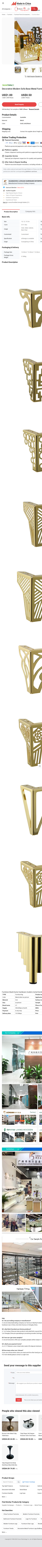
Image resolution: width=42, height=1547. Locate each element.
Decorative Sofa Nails (8, 1489)
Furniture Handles (7, 1493)
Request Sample (34, 109)
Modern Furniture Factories (31, 1514)
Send (18, 1400)
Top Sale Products (7, 1486)
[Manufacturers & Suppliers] (21, 3)
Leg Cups (22, 1493)
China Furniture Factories (11, 1514)
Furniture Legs (24, 1486)
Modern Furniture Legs (10, 1524)
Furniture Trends (8, 1528)
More (3, 1532)
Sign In (5, 202)
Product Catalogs (29, 1482)
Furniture (9, 14)
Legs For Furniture (31, 1519)
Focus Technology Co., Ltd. (25, 1539)
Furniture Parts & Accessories (22, 14)
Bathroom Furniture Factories (12, 1519)
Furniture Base (35, 14)
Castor (40, 1493)
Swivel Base (23, 1489)
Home (3, 14)
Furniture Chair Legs (27, 1524)
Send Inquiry (19, 104)
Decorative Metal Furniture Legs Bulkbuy (30, 1528)
